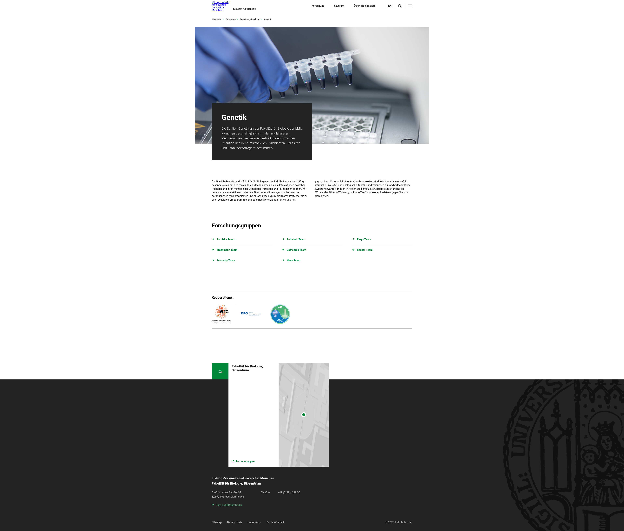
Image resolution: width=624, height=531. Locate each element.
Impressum (254, 522)
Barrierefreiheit (275, 522)
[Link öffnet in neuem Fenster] (278, 415)
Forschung (231, 19)
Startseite (216, 19)
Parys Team (364, 239)
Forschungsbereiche (249, 19)
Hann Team (293, 260)
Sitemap (217, 522)
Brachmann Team (227, 249)
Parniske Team (225, 239)
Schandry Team (226, 260)
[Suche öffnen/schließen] (400, 6)
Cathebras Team (296, 249)
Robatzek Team (296, 239)
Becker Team (365, 249)
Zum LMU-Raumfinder (229, 505)
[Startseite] (220, 371)
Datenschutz (234, 522)
